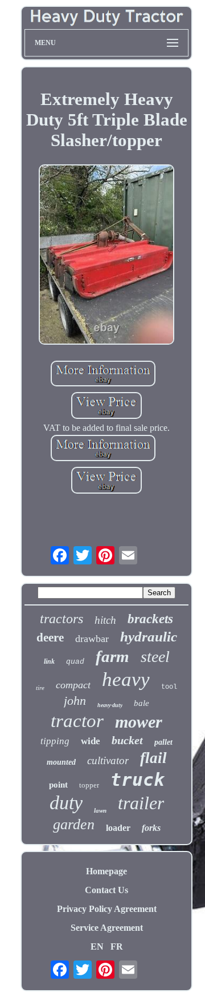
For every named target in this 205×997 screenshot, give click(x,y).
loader (118, 828)
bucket (127, 740)
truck (137, 779)
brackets (150, 619)
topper (89, 785)
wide (90, 741)
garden (74, 824)
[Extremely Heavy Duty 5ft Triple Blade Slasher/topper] (106, 256)
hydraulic (148, 636)
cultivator (108, 760)
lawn (100, 810)
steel (155, 656)
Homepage (106, 871)
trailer (141, 803)
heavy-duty (109, 705)
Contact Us (106, 890)
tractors (61, 618)
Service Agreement (107, 928)
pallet (163, 742)
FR (116, 946)
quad (75, 661)
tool (169, 687)
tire (40, 687)
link (49, 661)
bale (141, 703)
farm (112, 656)
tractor (77, 721)
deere (50, 637)
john (75, 700)
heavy (126, 679)
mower (138, 721)
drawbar (92, 638)
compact (73, 685)
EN (97, 946)
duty (66, 802)
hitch (105, 620)
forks (151, 828)
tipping (54, 741)
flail (153, 757)
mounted (61, 762)
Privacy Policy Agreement (107, 909)
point (58, 784)
